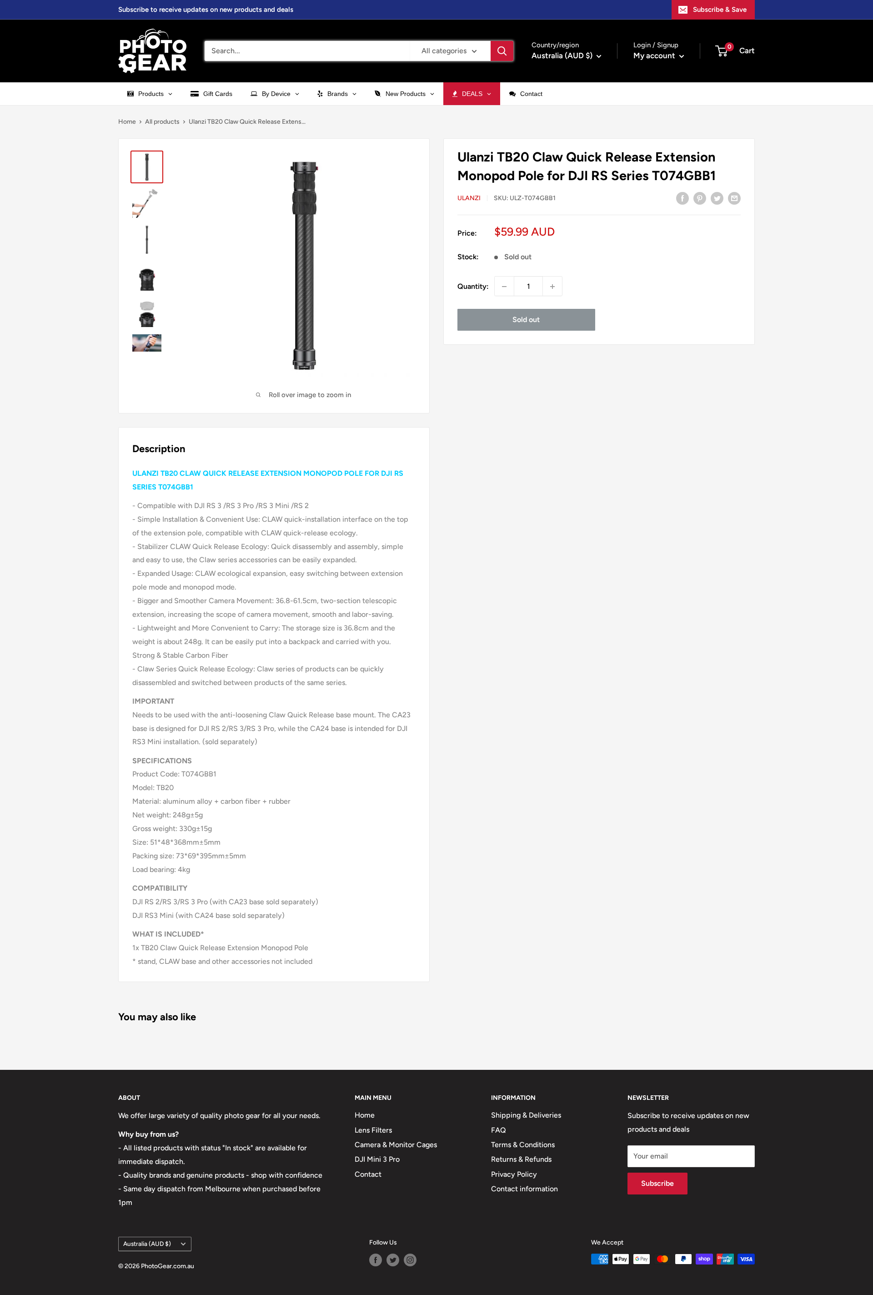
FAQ (498, 1130)
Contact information (524, 1188)
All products (162, 122)
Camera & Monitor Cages (396, 1144)
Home (127, 122)
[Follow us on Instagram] (410, 1260)
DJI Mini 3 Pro (377, 1159)
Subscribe (657, 1183)
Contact (368, 1174)
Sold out (526, 320)
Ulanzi (469, 198)
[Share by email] (734, 198)
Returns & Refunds (521, 1159)
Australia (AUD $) (147, 1243)
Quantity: (473, 286)
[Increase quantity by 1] (552, 286)
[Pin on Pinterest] (699, 198)
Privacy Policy (514, 1174)
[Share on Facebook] (682, 198)
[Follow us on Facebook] (375, 1260)
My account (655, 55)
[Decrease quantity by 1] (504, 286)
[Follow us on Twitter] (392, 1260)
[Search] (502, 51)
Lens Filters (373, 1130)
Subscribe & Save (720, 9)
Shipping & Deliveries (526, 1115)
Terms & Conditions (523, 1144)
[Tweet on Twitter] (717, 198)
